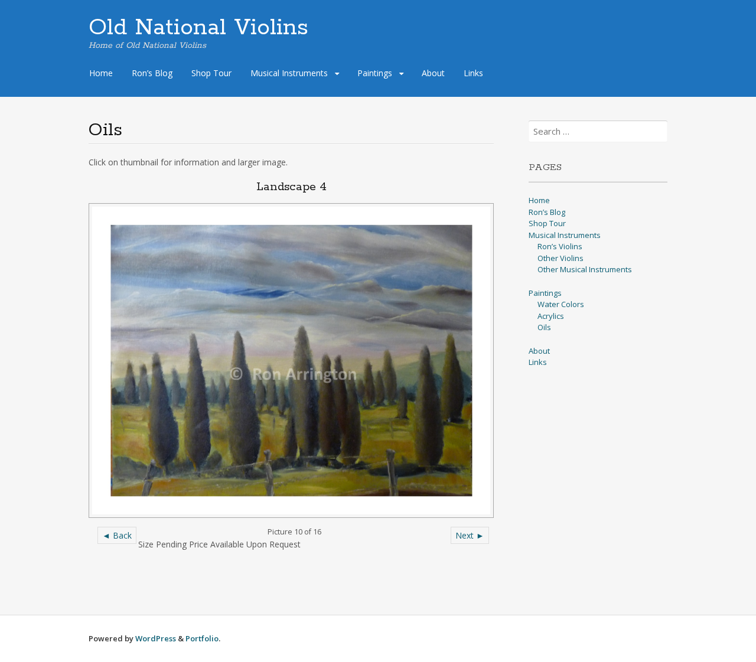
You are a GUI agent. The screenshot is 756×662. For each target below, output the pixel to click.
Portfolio (202, 638)
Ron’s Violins (559, 246)
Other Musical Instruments (584, 269)
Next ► (469, 535)
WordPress (155, 638)
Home (101, 73)
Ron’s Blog (152, 73)
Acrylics (550, 316)
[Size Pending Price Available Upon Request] (291, 360)
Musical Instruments (289, 73)
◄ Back (117, 535)
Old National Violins (198, 28)
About (433, 73)
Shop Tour (211, 73)
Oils (544, 327)
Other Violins (560, 258)
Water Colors (560, 304)
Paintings (374, 73)
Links (473, 73)
